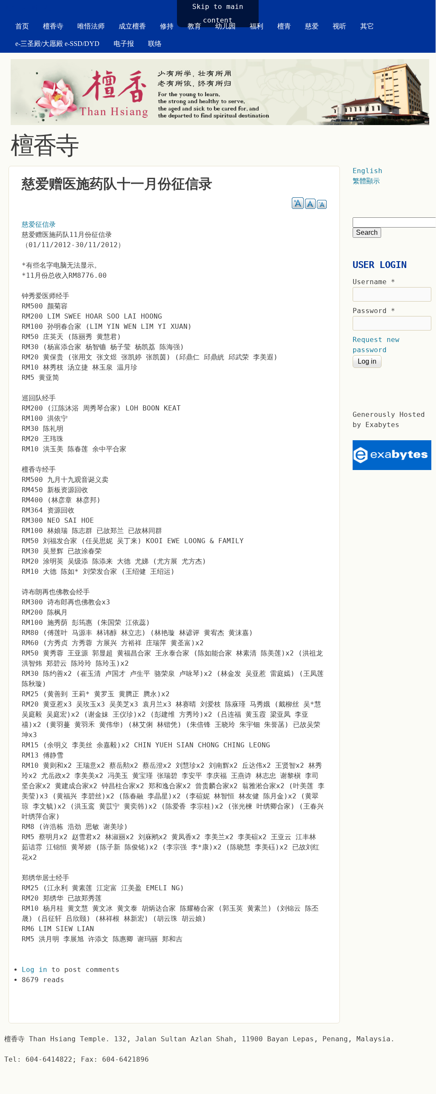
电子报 (124, 43)
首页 (22, 26)
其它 (367, 26)
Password (374, 311)
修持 (167, 26)
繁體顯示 (366, 181)
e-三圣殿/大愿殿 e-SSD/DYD (57, 43)
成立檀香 (132, 26)
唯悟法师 (91, 26)
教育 (194, 26)
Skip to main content (217, 13)
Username (374, 282)
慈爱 (312, 26)
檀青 (284, 26)
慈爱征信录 (39, 224)
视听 (339, 26)
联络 (155, 43)
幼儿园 (225, 26)
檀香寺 (53, 26)
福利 (256, 26)
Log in (34, 970)
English (367, 171)
